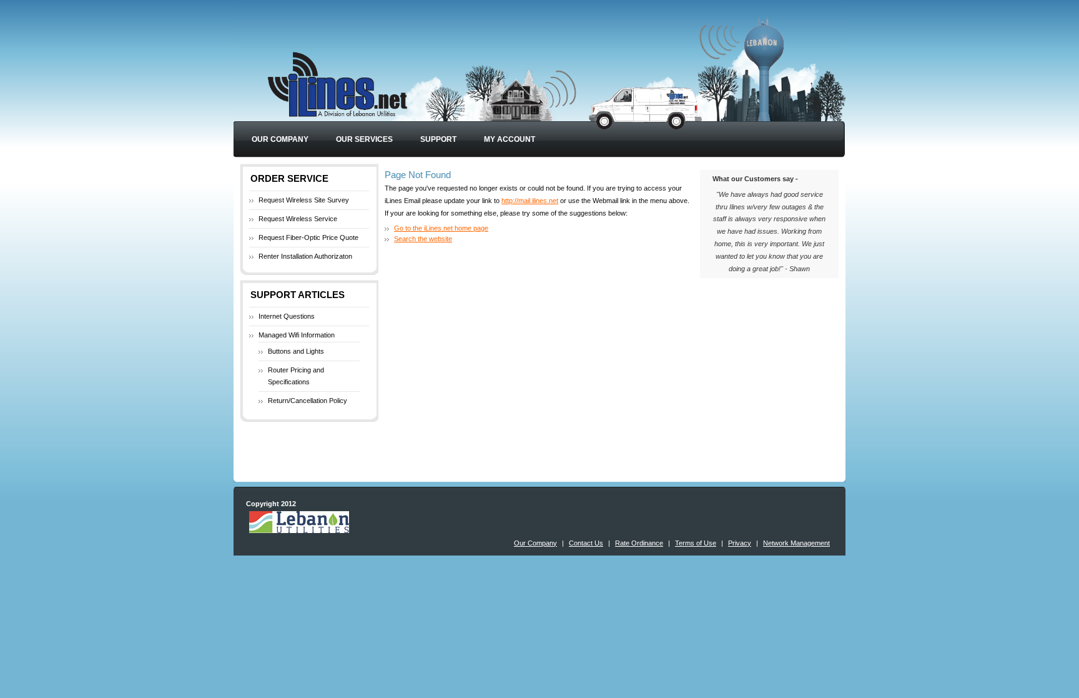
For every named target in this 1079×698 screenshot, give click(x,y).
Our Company (280, 139)
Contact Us (586, 543)
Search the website (423, 238)
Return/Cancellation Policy (307, 400)
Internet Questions (287, 316)
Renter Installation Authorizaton (305, 256)
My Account (509, 139)
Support (438, 139)
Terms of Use (695, 543)
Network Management (796, 543)
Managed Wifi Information (297, 335)
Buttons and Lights (296, 351)
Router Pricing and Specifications (296, 376)
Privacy (739, 543)
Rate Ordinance (639, 543)
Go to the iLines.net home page (441, 228)
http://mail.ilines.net (529, 200)
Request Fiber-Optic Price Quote (308, 237)
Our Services (364, 139)
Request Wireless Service (298, 218)
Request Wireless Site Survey (304, 200)
